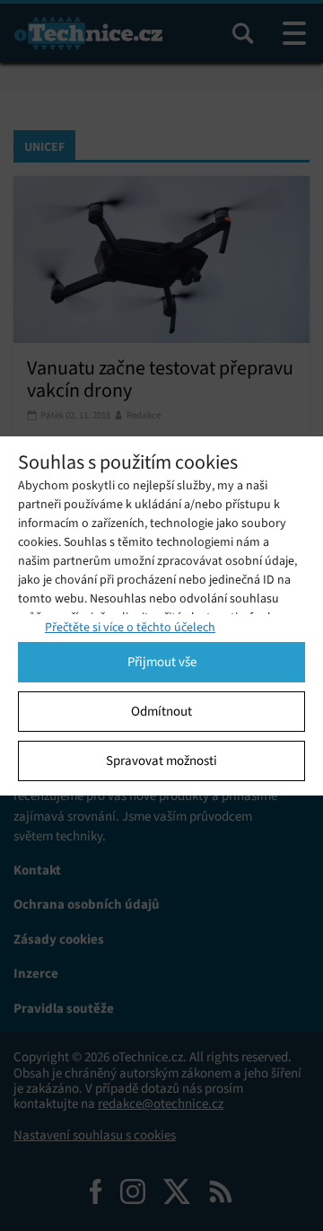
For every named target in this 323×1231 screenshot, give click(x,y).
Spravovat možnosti (161, 760)
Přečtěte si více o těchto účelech (130, 627)
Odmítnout (161, 711)
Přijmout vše (161, 662)
